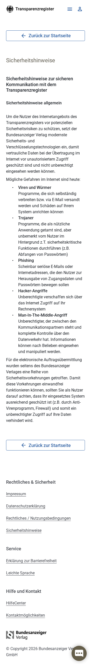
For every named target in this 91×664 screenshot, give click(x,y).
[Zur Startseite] (30, 9)
